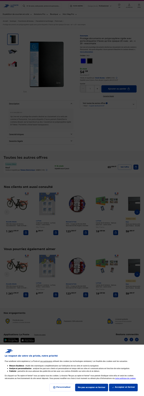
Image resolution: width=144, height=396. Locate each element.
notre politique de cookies (125, 378)
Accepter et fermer (125, 387)
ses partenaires (46, 361)
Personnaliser (63, 387)
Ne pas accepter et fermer (91, 387)
